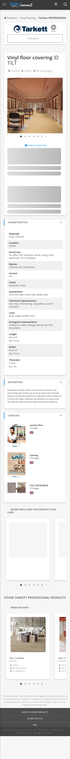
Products (33, 38)
